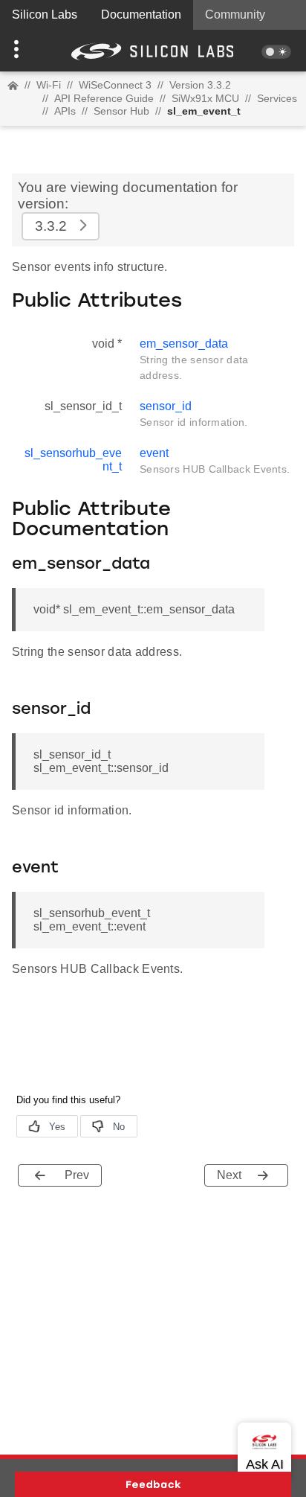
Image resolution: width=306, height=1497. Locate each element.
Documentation (141, 14)
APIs (65, 111)
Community (235, 14)
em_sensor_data (184, 343)
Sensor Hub (121, 111)
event (154, 453)
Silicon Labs (44, 14)
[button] (23, 50)
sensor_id (166, 406)
